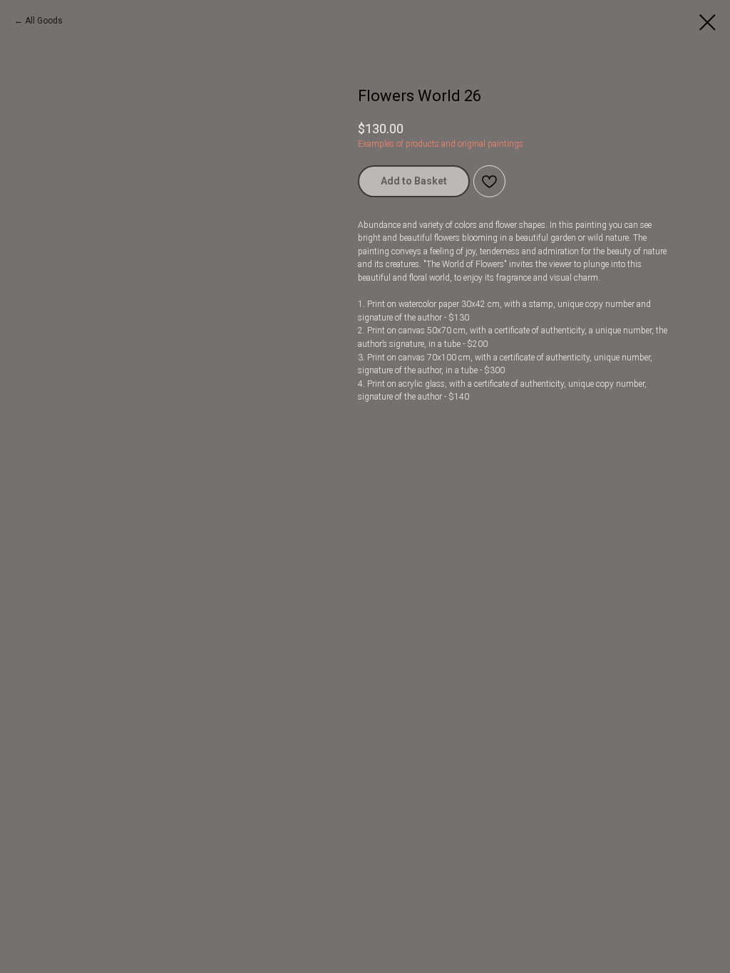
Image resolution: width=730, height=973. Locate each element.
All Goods (44, 21)
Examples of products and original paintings (440, 144)
